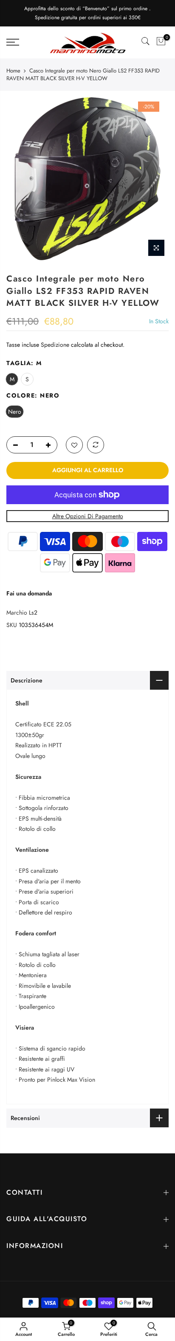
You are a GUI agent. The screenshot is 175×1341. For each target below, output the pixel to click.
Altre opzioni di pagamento (87, 516)
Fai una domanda (29, 593)
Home (13, 71)
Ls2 (33, 612)
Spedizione (55, 344)
